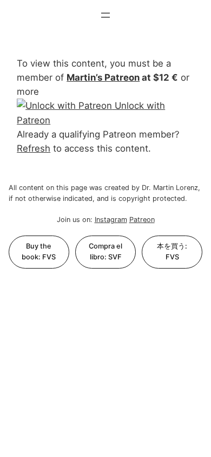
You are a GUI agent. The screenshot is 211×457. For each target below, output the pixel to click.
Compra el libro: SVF (105, 251)
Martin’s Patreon (103, 77)
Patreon (142, 220)
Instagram (111, 220)
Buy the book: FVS (39, 251)
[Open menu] (105, 15)
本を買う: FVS (172, 251)
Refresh (33, 148)
